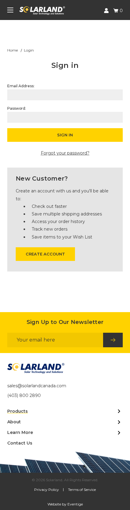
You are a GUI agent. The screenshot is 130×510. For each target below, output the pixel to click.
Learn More (20, 432)
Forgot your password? (65, 153)
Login (105, 10)
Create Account (45, 254)
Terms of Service (82, 489)
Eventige (75, 504)
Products (17, 411)
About (14, 422)
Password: (16, 108)
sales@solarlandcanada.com (36, 385)
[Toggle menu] (10, 11)
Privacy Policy (46, 489)
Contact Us (19, 443)
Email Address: (20, 86)
